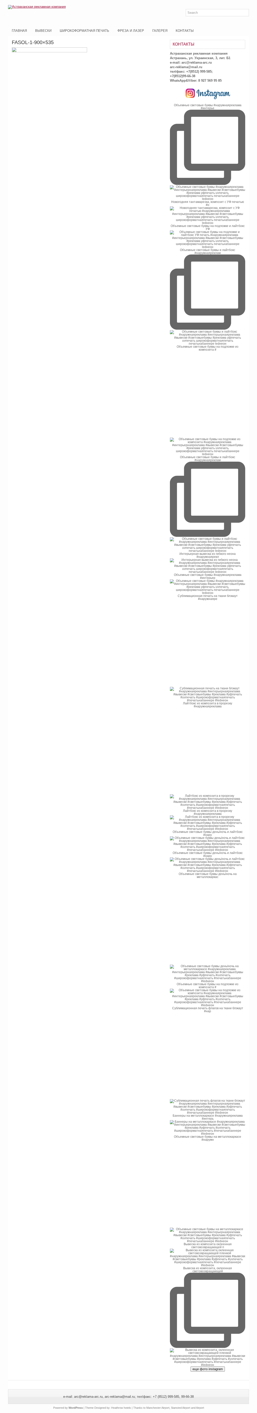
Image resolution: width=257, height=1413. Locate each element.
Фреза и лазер (130, 31)
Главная (19, 31)
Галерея (159, 31)
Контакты (185, 31)
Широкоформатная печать (84, 31)
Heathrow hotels (121, 1407)
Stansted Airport (180, 1407)
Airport (200, 1407)
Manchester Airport (157, 1407)
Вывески (43, 31)
